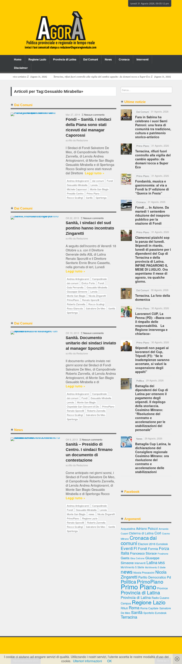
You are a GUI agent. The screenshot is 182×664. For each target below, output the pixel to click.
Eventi (127, 548)
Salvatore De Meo (95, 308)
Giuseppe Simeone (77, 291)
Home (18, 59)
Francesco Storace (143, 553)
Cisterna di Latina (141, 533)
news (91, 514)
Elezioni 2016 (146, 544)
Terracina (129, 617)
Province (162, 588)
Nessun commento (94, 114)
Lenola (94, 185)
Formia (153, 548)
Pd (169, 577)
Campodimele (99, 279)
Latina (151, 562)
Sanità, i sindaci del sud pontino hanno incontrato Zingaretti (90, 228)
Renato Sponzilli (90, 300)
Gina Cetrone (137, 558)
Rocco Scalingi (75, 197)
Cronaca (124, 59)
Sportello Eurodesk (154, 613)
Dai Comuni (90, 59)
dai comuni (98, 181)
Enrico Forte (88, 283)
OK (109, 661)
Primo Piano (93, 193)
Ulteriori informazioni (87, 661)
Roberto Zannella (76, 304)
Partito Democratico (152, 577)
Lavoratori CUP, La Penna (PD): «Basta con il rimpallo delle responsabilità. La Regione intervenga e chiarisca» (153, 323)
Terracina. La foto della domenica (152, 297)
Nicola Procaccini (143, 573)
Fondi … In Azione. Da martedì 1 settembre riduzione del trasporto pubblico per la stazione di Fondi (152, 215)
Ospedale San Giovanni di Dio (83, 406)
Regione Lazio (37, 59)
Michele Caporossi (77, 189)
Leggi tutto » (94, 173)
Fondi (110, 181)
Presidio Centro (75, 193)
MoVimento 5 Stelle (132, 567)
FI (135, 548)
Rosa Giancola (75, 308)
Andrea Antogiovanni (78, 181)
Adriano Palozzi (147, 528)
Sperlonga (101, 197)
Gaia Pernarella (75, 287)
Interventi (142, 59)
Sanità (89, 197)
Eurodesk (162, 544)
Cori (157, 533)
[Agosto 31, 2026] (103, 77)
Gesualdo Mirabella (77, 185)
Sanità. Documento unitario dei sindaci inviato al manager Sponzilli (91, 343)
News (108, 59)
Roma (134, 607)
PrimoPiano (73, 300)
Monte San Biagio (99, 189)
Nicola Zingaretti (97, 295)
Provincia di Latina (64, 59)
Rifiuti (124, 608)
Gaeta (125, 557)
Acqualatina (128, 529)
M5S (161, 562)
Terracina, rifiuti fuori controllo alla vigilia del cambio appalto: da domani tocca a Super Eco (153, 159)
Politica (128, 581)
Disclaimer (21, 68)
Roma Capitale (149, 608)
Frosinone (163, 553)
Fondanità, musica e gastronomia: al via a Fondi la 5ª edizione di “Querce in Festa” (152, 187)
